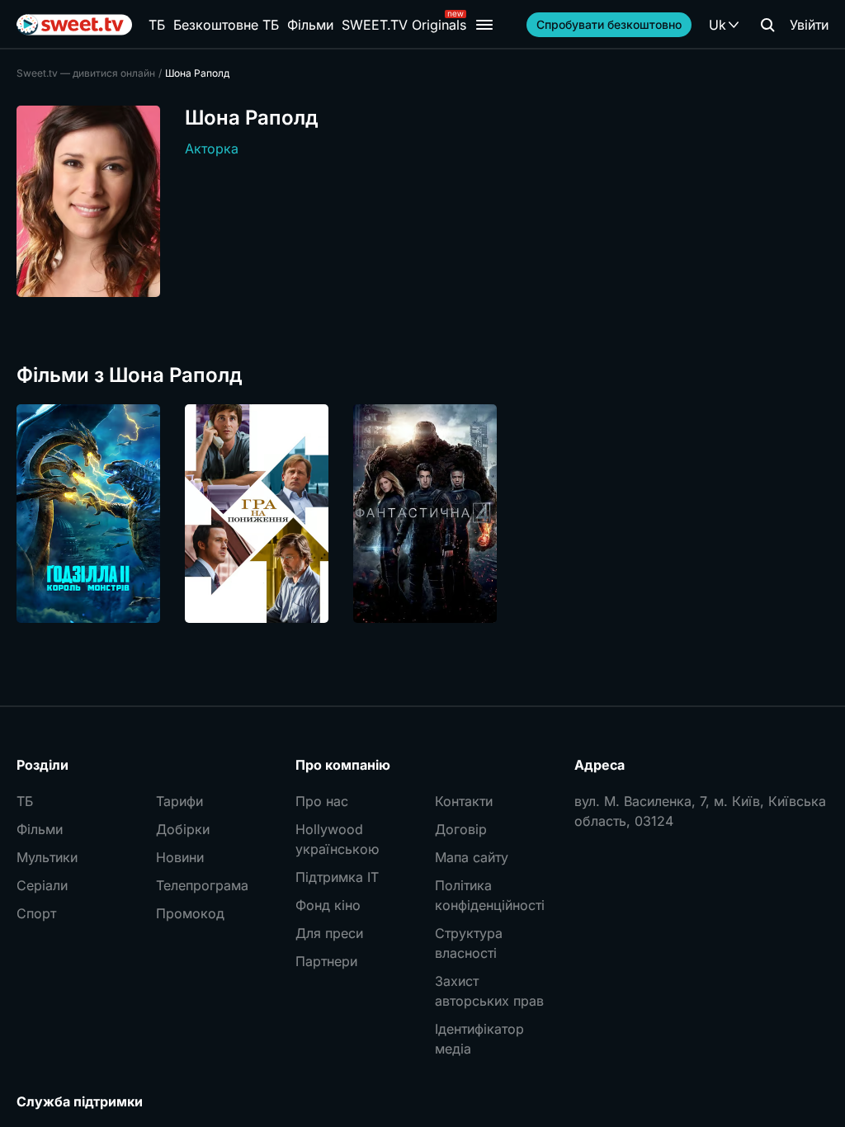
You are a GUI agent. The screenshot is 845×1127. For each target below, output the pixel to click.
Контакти (464, 801)
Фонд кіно (328, 905)
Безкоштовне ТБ (226, 25)
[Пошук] (767, 25)
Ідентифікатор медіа (479, 1039)
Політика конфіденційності (490, 895)
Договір (461, 829)
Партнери (326, 961)
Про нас (321, 801)
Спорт (36, 913)
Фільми (310, 25)
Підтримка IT (337, 877)
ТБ (157, 25)
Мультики (47, 857)
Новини (180, 857)
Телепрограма (202, 885)
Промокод (190, 913)
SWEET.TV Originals (404, 25)
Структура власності (469, 943)
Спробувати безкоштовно (609, 24)
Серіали (42, 885)
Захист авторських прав (489, 991)
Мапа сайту (471, 857)
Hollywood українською (337, 839)
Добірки (183, 829)
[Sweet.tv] (74, 24)
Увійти (809, 25)
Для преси (329, 933)
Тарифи (179, 801)
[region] (422, 513)
